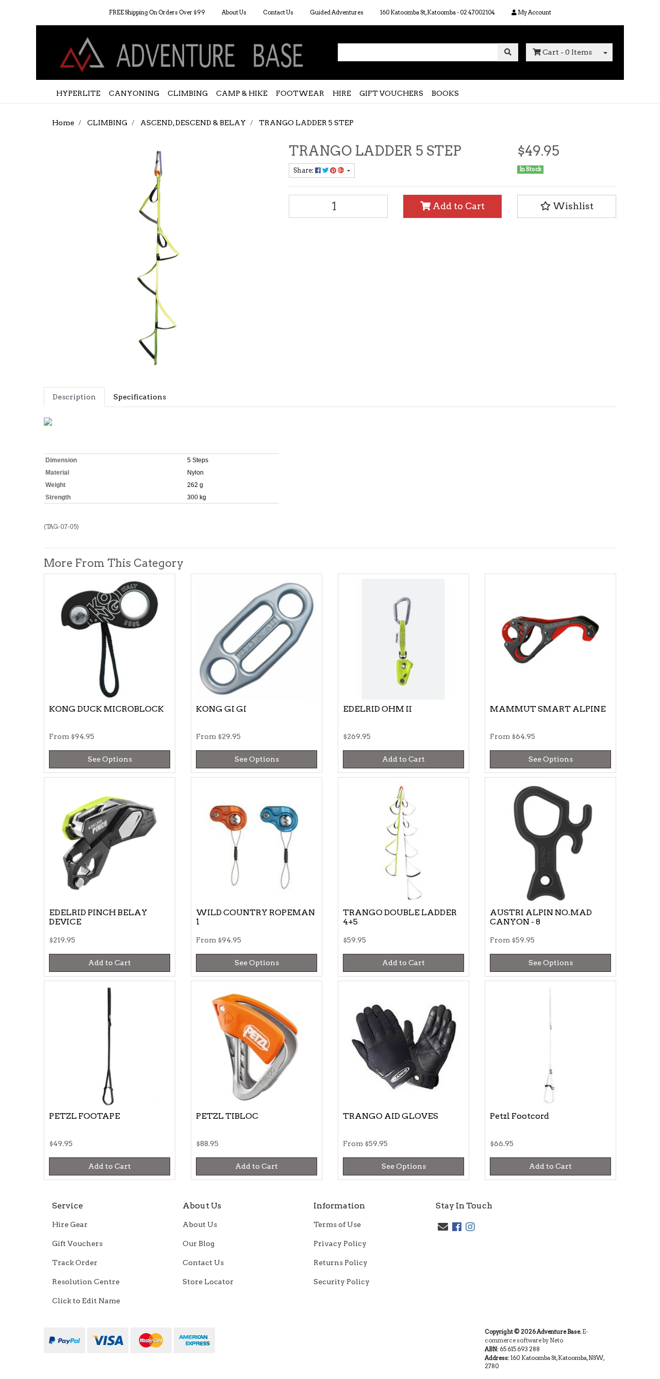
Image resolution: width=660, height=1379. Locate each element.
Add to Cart (458, 205)
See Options (110, 759)
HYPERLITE (78, 93)
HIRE (342, 93)
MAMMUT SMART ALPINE (548, 709)
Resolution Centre (86, 1281)
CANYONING (134, 93)
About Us (234, 12)
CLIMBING (188, 93)
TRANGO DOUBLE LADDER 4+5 (400, 917)
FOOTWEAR (300, 93)
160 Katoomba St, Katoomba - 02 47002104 (437, 12)
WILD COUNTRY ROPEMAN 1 (255, 917)
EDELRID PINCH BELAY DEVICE (98, 917)
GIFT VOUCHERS (391, 93)
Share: (304, 170)
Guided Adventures (337, 12)
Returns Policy (341, 1262)
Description (74, 397)
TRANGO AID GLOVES (390, 1116)
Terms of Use (337, 1224)
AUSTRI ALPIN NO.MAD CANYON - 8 (541, 917)
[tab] (74, 397)
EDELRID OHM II (377, 709)
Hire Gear (70, 1224)
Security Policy (342, 1281)
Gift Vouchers (77, 1243)
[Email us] (443, 1227)
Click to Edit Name (86, 1301)
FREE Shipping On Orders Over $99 (157, 12)
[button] (566, 206)
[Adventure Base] (183, 52)
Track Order (74, 1262)
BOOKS (445, 93)
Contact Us (278, 12)
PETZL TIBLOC (227, 1116)
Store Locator (208, 1281)
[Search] (508, 52)
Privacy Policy (340, 1243)
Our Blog (198, 1243)
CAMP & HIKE (242, 93)
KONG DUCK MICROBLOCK (106, 709)
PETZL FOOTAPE (84, 1116)
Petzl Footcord (519, 1116)
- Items (567, 52)
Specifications (139, 397)
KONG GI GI (221, 709)
